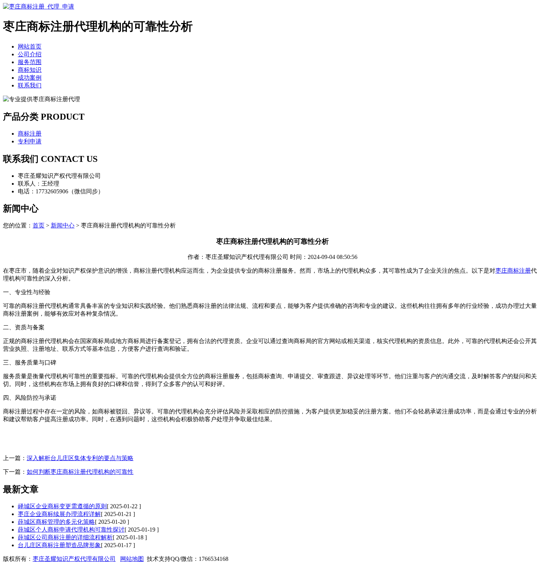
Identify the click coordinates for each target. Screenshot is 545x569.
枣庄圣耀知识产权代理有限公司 (74, 559)
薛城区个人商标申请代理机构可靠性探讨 (71, 529)
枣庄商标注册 (513, 270)
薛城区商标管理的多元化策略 (56, 522)
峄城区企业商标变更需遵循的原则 (62, 506)
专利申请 (30, 141)
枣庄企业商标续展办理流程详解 (59, 514)
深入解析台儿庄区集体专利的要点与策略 (80, 458)
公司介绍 (30, 54)
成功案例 (30, 77)
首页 (38, 225)
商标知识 (30, 70)
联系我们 (30, 85)
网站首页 (30, 46)
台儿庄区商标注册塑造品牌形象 (59, 545)
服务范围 (30, 62)
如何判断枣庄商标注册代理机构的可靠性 (80, 472)
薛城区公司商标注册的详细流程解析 (65, 537)
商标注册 (30, 133)
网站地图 (132, 559)
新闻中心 (63, 225)
